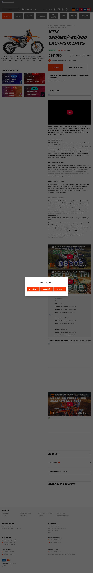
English (59, 289)
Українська (33, 289)
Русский (46, 289)
